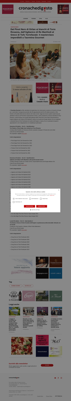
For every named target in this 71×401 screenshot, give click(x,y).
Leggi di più (52, 195)
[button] (35, 210)
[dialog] (35, 200)
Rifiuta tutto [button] (41, 206)
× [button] (58, 190)
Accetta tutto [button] (29, 206)
